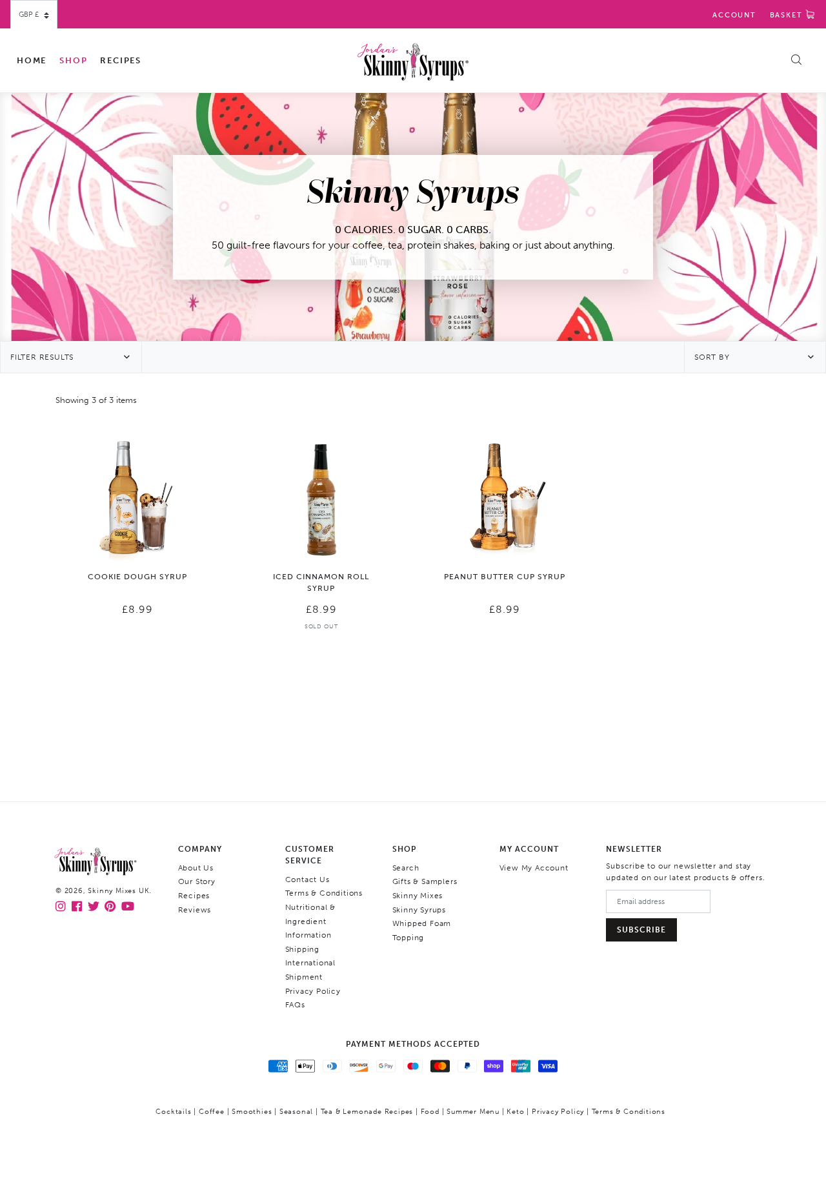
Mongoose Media (444, 1131)
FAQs (295, 1004)
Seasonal (296, 1111)
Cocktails (173, 1111)
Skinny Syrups (419, 909)
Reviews (195, 909)
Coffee (212, 1111)
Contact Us (307, 879)
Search (405, 867)
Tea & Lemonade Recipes (367, 1111)
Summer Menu (473, 1111)
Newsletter (634, 849)
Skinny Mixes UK (118, 891)
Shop (73, 60)
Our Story (197, 881)
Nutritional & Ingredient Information (310, 921)
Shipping (302, 949)
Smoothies (252, 1111)
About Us (196, 867)
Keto (515, 1111)
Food (430, 1111)
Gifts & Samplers (425, 881)
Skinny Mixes (417, 895)
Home (31, 60)
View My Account (534, 867)
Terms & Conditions (324, 893)
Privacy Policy (313, 991)
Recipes (120, 60)
